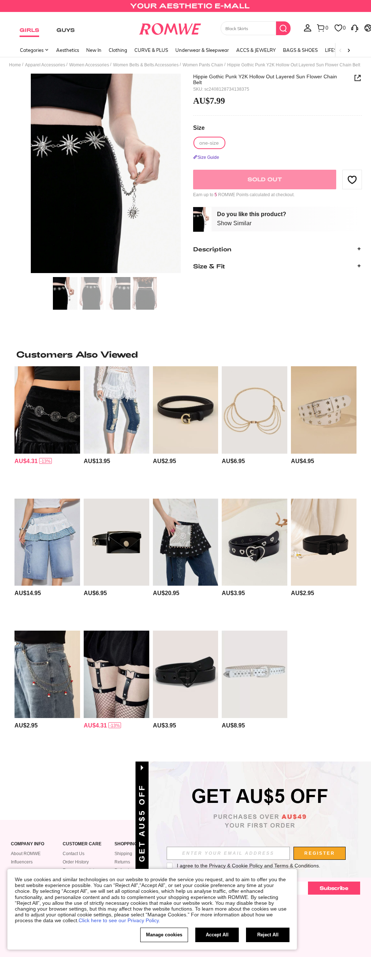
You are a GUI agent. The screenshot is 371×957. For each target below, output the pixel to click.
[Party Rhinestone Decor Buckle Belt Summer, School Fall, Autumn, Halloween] (254, 674)
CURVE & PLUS (151, 50)
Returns (122, 862)
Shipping (123, 853)
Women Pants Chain (203, 64)
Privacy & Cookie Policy (236, 866)
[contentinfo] (26, 461)
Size (199, 128)
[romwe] (169, 27)
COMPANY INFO (27, 844)
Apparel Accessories (45, 64)
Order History (76, 862)
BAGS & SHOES (300, 50)
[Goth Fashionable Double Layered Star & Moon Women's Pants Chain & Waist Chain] (47, 409)
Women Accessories (89, 64)
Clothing (118, 50)
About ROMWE (26, 853)
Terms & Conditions (296, 866)
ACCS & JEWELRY (256, 50)
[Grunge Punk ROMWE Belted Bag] (116, 542)
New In (93, 50)
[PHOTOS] (106, 173)
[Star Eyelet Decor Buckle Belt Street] (324, 409)
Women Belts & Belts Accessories (146, 64)
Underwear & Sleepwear (202, 50)
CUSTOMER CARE (82, 844)
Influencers (22, 862)
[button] (352, 179)
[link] (185, 8)
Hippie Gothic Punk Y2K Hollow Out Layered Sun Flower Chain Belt (265, 79)
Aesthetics (67, 50)
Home (15, 64)
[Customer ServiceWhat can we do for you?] (354, 27)
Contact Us (73, 853)
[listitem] (47, 429)
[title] (185, 354)
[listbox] (307, 27)
